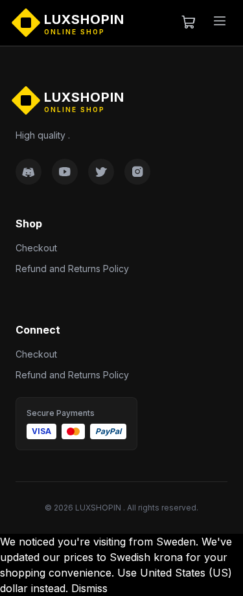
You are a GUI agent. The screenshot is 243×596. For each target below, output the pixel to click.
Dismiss (89, 588)
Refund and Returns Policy (72, 268)
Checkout (36, 247)
